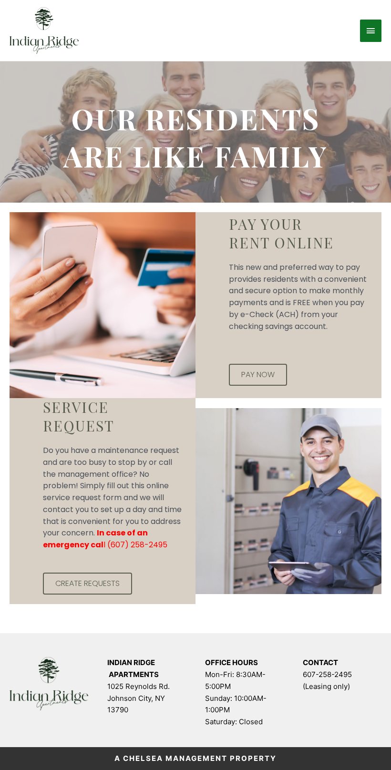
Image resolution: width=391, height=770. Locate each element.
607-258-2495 (327, 674)
